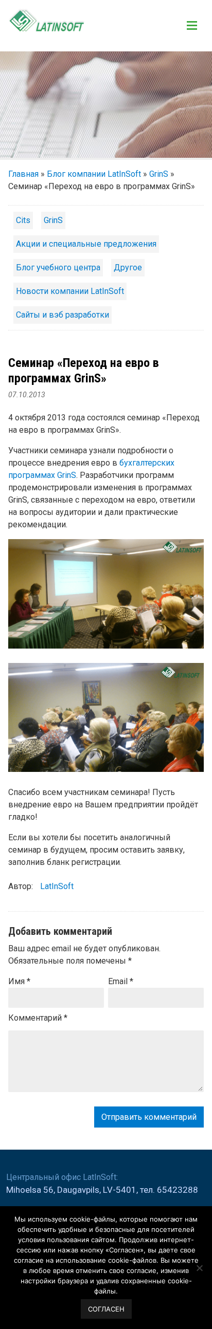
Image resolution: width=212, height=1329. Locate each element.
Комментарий (37, 1018)
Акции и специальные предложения (86, 244)
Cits (23, 220)
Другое (128, 267)
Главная (23, 174)
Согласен (106, 1309)
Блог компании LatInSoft (94, 174)
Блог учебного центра (58, 267)
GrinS (158, 174)
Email (120, 981)
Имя (19, 981)
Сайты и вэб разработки (62, 315)
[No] (199, 1268)
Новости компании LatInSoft (70, 291)
